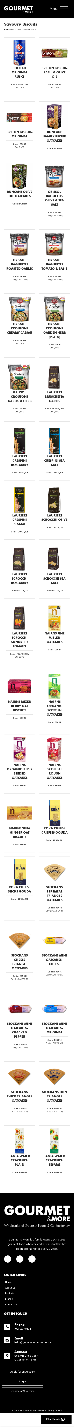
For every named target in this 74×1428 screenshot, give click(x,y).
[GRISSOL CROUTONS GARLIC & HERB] (19, 377)
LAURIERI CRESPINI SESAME (19, 519)
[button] (58, 9)
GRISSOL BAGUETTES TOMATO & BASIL (54, 264)
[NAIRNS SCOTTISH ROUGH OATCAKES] (54, 749)
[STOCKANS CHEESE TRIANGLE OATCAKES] (19, 940)
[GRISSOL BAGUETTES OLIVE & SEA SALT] (54, 176)
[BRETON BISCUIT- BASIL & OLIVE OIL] (54, 52)
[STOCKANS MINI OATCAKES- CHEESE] (54, 940)
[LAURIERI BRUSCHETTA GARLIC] (54, 377)
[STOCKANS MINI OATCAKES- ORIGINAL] (54, 1008)
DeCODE (58, 1410)
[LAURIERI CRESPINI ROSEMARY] (19, 441)
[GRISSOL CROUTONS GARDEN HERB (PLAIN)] (54, 308)
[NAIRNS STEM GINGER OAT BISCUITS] (19, 813)
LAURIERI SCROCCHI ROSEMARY (19, 578)
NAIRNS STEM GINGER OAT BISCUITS (19, 832)
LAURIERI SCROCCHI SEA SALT (54, 578)
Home (6, 29)
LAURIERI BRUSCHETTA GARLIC (54, 396)
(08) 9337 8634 (22, 1329)
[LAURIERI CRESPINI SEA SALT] (54, 441)
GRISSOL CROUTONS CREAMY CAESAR (19, 328)
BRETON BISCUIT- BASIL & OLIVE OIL (55, 72)
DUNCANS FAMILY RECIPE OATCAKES (54, 136)
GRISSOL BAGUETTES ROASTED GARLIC (19, 264)
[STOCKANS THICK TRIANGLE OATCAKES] (19, 1076)
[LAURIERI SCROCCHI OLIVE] (54, 500)
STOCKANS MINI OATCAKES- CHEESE (54, 959)
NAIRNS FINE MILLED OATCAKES (55, 637)
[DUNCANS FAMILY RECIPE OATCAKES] (54, 116)
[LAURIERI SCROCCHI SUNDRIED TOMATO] (19, 618)
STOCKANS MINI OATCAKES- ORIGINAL (54, 1028)
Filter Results (53, 1419)
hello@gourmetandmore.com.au (33, 1342)
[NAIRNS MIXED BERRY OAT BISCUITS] (19, 686)
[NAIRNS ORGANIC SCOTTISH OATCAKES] (54, 686)
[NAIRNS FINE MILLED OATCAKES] (54, 618)
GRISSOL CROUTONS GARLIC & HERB (19, 396)
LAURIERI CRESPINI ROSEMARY (19, 460)
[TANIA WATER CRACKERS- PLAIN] (19, 1140)
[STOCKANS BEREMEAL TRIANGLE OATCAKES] (54, 872)
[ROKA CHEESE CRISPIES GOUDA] (54, 813)
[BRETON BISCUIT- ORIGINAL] (19, 116)
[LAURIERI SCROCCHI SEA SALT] (54, 559)
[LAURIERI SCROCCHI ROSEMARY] (19, 559)
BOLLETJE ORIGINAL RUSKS (20, 72)
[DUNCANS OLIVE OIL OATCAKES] (19, 176)
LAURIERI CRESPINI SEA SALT (54, 460)
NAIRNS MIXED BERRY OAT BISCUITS (19, 706)
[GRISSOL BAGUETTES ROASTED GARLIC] (19, 244)
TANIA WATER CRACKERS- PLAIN (19, 1160)
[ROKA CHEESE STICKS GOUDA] (19, 872)
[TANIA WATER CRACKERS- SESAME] (54, 1140)
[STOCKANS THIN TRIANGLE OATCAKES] (54, 1076)
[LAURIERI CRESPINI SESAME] (19, 500)
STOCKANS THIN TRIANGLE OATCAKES (54, 1096)
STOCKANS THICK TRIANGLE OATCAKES (19, 1096)
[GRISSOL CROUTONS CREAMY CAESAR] (19, 308)
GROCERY (15, 29)
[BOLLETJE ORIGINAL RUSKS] (19, 52)
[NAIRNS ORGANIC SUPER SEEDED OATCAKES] (19, 749)
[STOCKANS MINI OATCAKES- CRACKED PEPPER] (19, 1008)
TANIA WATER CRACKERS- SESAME (54, 1160)
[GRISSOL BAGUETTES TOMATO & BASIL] (54, 244)
